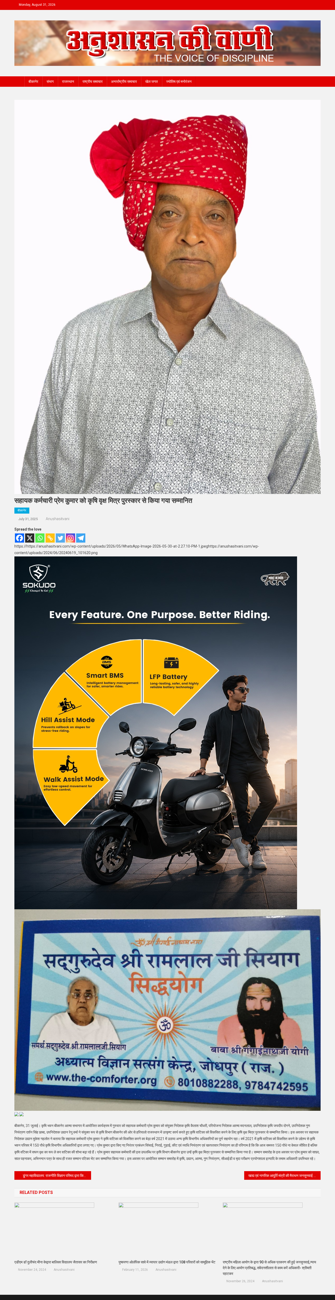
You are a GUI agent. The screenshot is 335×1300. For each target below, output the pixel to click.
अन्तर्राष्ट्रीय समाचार (124, 81)
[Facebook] (19, 538)
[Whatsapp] (39, 538)
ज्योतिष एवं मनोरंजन (179, 81)
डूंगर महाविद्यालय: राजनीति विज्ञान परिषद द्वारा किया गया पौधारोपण (57, 1176)
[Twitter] (60, 538)
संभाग (50, 81)
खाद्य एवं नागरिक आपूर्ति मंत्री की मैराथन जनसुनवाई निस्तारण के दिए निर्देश (284, 1176)
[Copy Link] (50, 538)
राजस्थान (68, 81)
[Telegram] (80, 538)
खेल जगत (151, 81)
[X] (29, 538)
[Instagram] (70, 538)
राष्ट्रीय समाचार (92, 81)
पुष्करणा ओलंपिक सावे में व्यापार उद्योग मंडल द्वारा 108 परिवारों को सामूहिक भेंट (167, 1262)
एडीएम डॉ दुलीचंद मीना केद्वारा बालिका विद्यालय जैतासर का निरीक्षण (55, 1262)
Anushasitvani (57, 519)
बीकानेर (33, 81)
